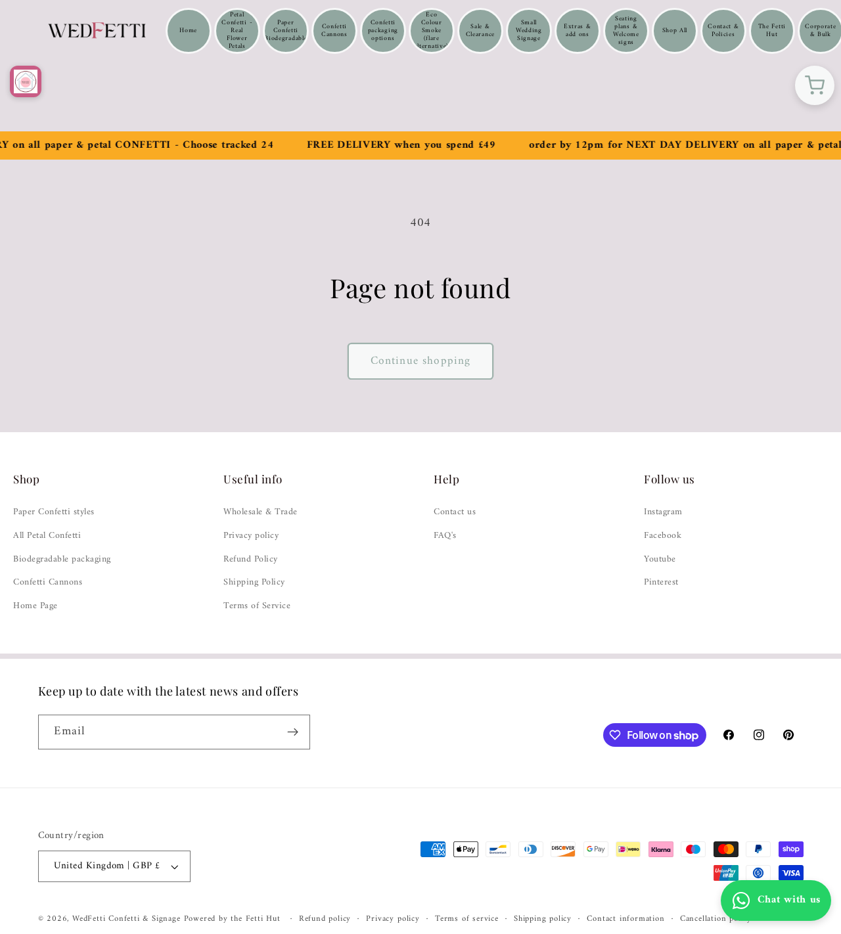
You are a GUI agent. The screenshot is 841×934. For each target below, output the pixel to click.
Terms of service (467, 918)
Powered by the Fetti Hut (234, 919)
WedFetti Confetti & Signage (128, 919)
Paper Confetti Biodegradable (285, 30)
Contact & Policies (723, 30)
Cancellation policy (716, 918)
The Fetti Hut (772, 30)
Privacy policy (251, 536)
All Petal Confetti (47, 536)
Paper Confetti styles (54, 512)
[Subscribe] (292, 732)
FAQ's (445, 536)
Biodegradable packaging (62, 559)
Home (188, 30)
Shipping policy (543, 918)
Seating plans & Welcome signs (626, 30)
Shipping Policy (254, 582)
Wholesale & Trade (260, 512)
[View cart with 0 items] (814, 85)
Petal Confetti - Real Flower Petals (236, 30)
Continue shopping (421, 361)
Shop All (675, 30)
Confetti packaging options (383, 30)
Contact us (455, 512)
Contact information (625, 918)
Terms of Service (256, 606)
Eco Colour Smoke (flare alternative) (432, 30)
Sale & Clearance (480, 30)
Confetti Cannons (334, 30)
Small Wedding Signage (529, 30)
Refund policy (325, 918)
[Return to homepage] (25, 81)
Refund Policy (250, 559)
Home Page (35, 606)
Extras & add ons (577, 30)
